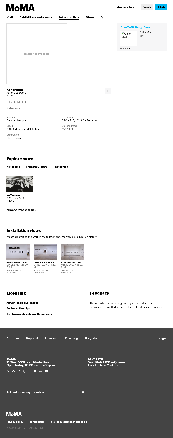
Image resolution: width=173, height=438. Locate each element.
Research (51, 338)
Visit (9, 17)
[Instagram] (8, 371)
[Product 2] (123, 48)
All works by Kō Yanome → (21, 210)
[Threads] (24, 371)
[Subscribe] (83, 392)
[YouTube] (46, 371)
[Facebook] (13, 371)
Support (32, 338)
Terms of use (37, 421)
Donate (146, 7)
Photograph (61, 166)
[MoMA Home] (20, 7)
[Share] (108, 91)
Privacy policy (14, 421)
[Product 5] (129, 48)
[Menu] (102, 17)
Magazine (91, 338)
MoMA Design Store (138, 27)
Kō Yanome (14, 89)
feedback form (155, 307)
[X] (19, 371)
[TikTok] (29, 371)
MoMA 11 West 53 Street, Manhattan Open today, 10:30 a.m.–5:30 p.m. (30, 362)
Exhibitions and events (36, 17)
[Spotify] (35, 371)
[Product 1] (121, 48)
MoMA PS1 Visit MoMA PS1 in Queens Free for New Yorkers (106, 362)
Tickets (160, 7)
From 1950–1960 (36, 166)
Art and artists (69, 17)
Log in (163, 338)
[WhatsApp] (40, 371)
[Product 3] (125, 48)
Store (90, 17)
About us (12, 338)
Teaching (71, 338)
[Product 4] (127, 48)
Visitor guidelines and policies (69, 421)
